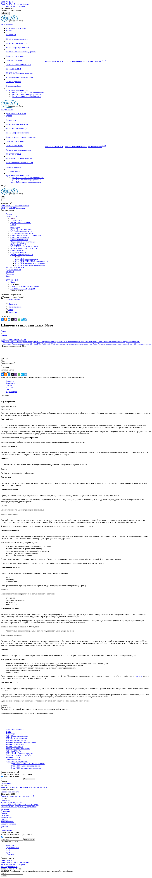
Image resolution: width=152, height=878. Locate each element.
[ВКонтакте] (2, 319)
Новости (4, 813)
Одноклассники (15, 307)
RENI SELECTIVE (36, 344)
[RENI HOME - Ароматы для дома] (25, 71)
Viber (11, 310)
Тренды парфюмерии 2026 (11, 802)
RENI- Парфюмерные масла (91, 342)
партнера (138, 676)
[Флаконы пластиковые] (25, 54)
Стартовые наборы (120, 344)
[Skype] (22, 319)
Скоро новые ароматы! (10, 792)
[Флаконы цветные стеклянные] (25, 62)
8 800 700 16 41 (7, 2)
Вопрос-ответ (6, 830)
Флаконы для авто (105, 344)
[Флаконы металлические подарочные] (25, 50)
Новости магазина (11, 777)
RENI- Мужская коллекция (47, 342)
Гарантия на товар (8, 824)
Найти (4, 876)
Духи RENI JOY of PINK (11, 342)
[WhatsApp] (19, 319)
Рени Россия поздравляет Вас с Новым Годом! (19, 805)
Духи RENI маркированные (26, 259)
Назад (12, 218)
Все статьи (5, 800)
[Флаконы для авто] (25, 80)
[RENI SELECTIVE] (25, 67)
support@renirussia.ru (11, 299)
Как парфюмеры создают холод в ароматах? (18, 807)
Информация (6, 817)
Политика (5, 815)
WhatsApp (13, 313)
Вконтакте (13, 304)
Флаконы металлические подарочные (117, 342)
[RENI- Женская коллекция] (25, 41)
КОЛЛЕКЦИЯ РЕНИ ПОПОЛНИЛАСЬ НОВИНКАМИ (24, 788)
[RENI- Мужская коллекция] (25, 37)
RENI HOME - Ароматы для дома (57, 344)
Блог (3, 828)
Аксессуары (32, 342)
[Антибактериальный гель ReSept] (25, 75)
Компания (5, 809)
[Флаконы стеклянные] (25, 58)
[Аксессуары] (25, 33)
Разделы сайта (16, 220)
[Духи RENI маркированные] (25, 88)
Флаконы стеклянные (20, 344)
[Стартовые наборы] (25, 84)
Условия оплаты (7, 822)
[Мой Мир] (9, 319)
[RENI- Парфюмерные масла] (25, 45)
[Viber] (15, 319)
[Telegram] (25, 319)
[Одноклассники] (5, 319)
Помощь (4, 820)
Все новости (6, 783)
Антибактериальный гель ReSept (84, 344)
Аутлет (24, 342)
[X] (12, 319)
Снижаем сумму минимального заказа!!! (17, 796)
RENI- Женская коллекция (69, 342)
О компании (6, 811)
